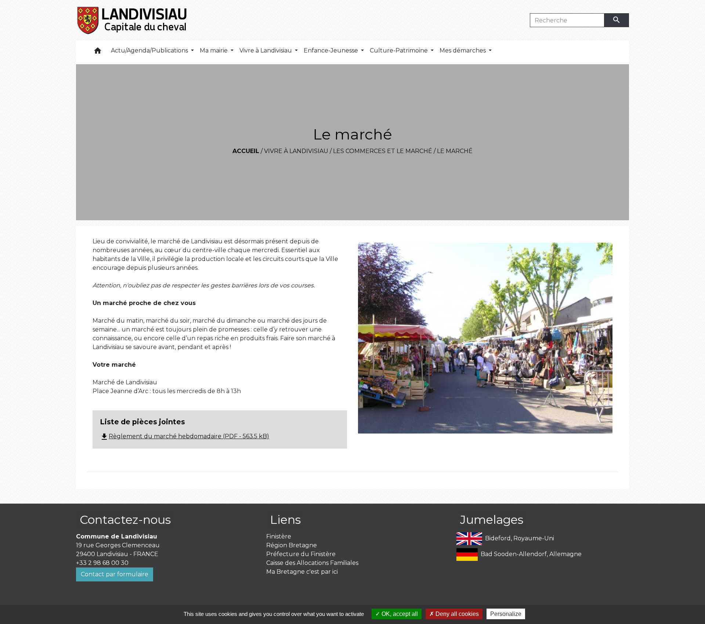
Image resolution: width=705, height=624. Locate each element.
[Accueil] (132, 20)
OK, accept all (399, 614)
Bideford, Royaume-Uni (519, 538)
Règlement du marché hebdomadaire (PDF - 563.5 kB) (184, 436)
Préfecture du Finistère (301, 554)
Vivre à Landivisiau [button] (266, 50)
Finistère (278, 536)
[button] (97, 52)
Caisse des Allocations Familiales (312, 562)
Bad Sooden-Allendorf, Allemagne (531, 554)
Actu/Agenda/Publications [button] (150, 50)
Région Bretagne (291, 545)
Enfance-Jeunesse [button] (331, 50)
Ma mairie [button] (214, 50)
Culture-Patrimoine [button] (399, 50)
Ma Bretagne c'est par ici (302, 571)
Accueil (245, 151)
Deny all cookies (456, 614)
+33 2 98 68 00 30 (102, 562)
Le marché (455, 151)
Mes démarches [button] (463, 50)
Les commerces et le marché (382, 151)
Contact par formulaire (114, 574)
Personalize (505, 614)
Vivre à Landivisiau (296, 151)
